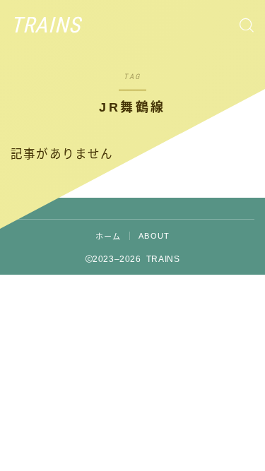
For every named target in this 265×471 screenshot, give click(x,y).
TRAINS (46, 25)
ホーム (108, 236)
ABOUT (154, 236)
